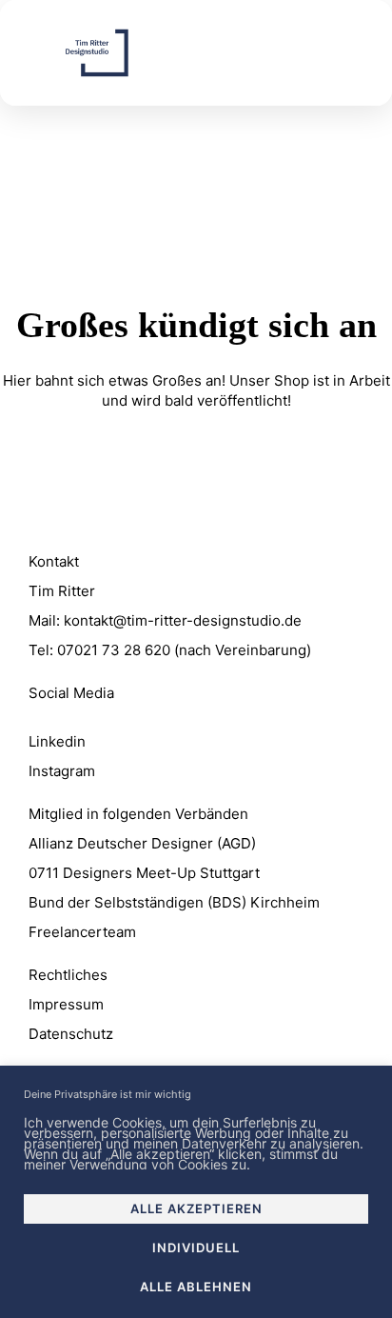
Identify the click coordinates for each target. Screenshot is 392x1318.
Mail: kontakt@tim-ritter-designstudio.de (165, 620)
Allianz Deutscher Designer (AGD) (142, 843)
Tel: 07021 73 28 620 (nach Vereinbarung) (170, 650)
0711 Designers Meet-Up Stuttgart (144, 873)
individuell (196, 1247)
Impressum (66, 1004)
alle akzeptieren (196, 1208)
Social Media (71, 693)
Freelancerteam (82, 932)
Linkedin (57, 741)
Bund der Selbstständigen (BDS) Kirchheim (174, 902)
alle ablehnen (196, 1286)
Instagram (62, 771)
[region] (196, 1192)
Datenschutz (71, 1034)
